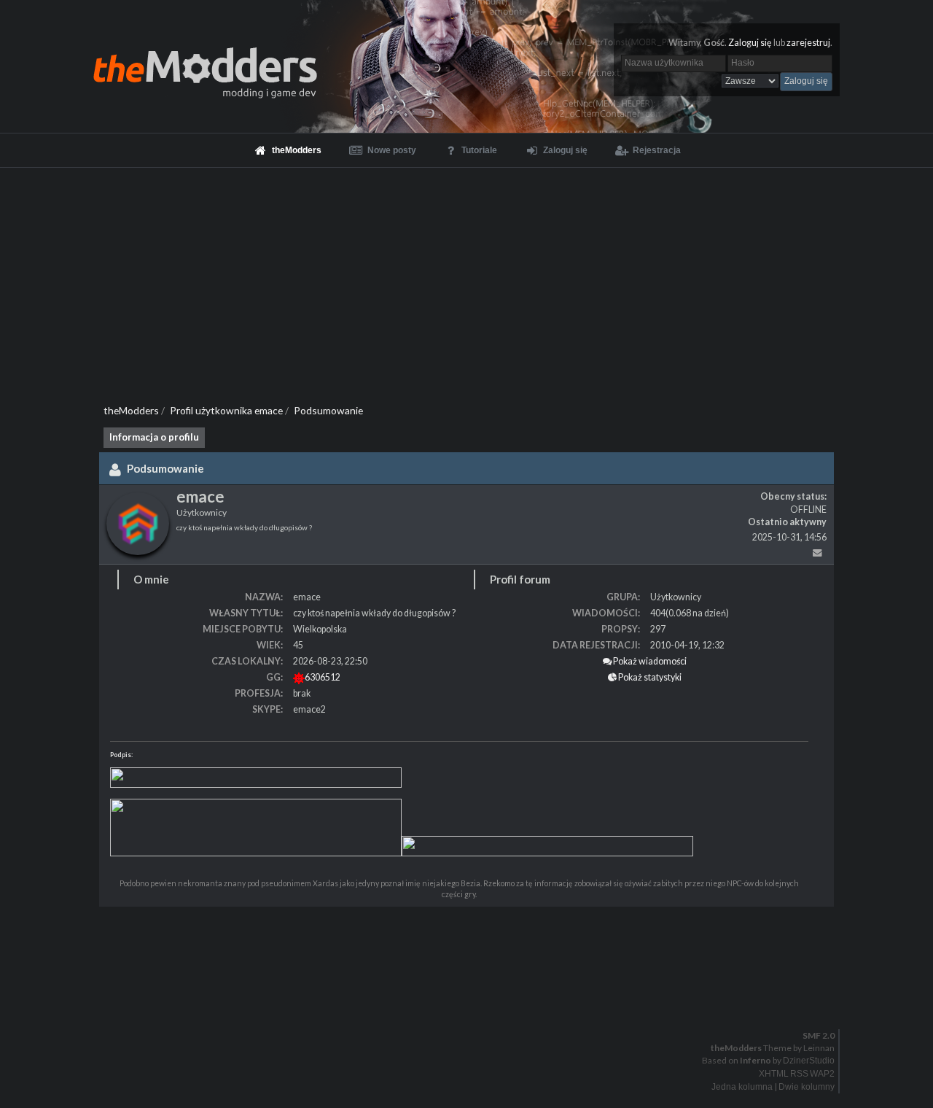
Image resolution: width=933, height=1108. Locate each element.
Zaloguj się (750, 42)
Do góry (472, 1005)
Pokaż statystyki (649, 677)
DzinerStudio (809, 1060)
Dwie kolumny (806, 1087)
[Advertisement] (466, 277)
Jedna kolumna (742, 1087)
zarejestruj (808, 42)
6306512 (322, 677)
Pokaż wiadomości (649, 661)
